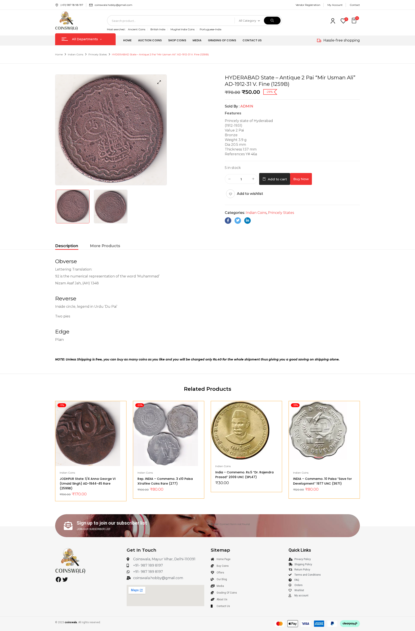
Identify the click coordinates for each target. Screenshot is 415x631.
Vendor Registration (308, 4)
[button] (354, 21)
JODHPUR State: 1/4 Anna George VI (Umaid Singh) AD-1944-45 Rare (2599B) (88, 483)
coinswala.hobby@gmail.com (113, 4)
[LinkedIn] (247, 220)
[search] (272, 20)
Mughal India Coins (183, 29)
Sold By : (232, 106)
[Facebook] (228, 220)
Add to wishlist (250, 194)
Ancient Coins (136, 29)
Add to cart (277, 179)
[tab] (66, 246)
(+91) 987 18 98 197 (72, 4)
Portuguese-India (210, 29)
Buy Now (301, 179)
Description (66, 245)
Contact (355, 4)
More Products (105, 245)
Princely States (97, 54)
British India (157, 29)
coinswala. (71, 622)
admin (246, 106)
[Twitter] (238, 220)
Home (59, 54)
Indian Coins (75, 54)
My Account (335, 4)
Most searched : (116, 29)
